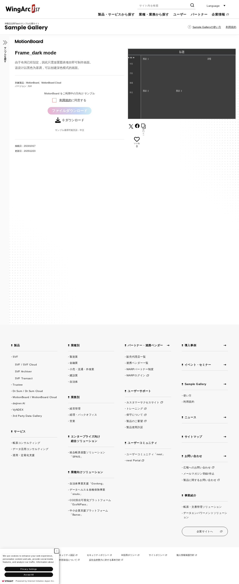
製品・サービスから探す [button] (116, 14)
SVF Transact (23, 378)
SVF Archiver (23, 371)
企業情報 (218, 14)
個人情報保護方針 (185, 555)
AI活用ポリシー (129, 555)
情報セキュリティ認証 (63, 555)
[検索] (192, 5)
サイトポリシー (156, 555)
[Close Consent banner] (56, 551)
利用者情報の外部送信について (61, 560)
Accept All (29, 575)
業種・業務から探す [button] (154, 14)
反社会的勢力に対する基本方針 (104, 560)
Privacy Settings (28, 569)
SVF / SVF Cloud (26, 364)
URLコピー (143, 132)
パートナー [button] (199, 14)
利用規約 (231, 27)
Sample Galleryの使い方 (207, 27)
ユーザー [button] (180, 14)
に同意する (72, 100)
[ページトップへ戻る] (224, 569)
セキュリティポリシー (98, 555)
